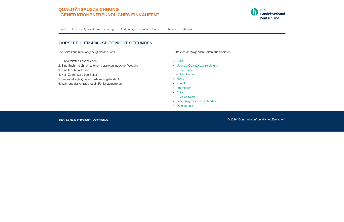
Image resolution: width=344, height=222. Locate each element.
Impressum (184, 87)
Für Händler (187, 74)
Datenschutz (185, 105)
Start (62, 29)
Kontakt (188, 29)
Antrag (181, 92)
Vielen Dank (187, 96)
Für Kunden (187, 70)
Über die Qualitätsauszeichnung (93, 29)
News (172, 29)
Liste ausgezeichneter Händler (141, 29)
